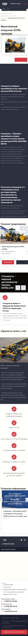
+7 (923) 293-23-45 (10, 611)
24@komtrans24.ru (7, 587)
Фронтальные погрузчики (8, 549)
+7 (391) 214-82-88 (15, 3)
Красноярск (21, 3)
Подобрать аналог (19, 60)
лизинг (22, 262)
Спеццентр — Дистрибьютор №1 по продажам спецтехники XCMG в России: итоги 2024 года (15, 513)
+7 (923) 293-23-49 (10, 606)
